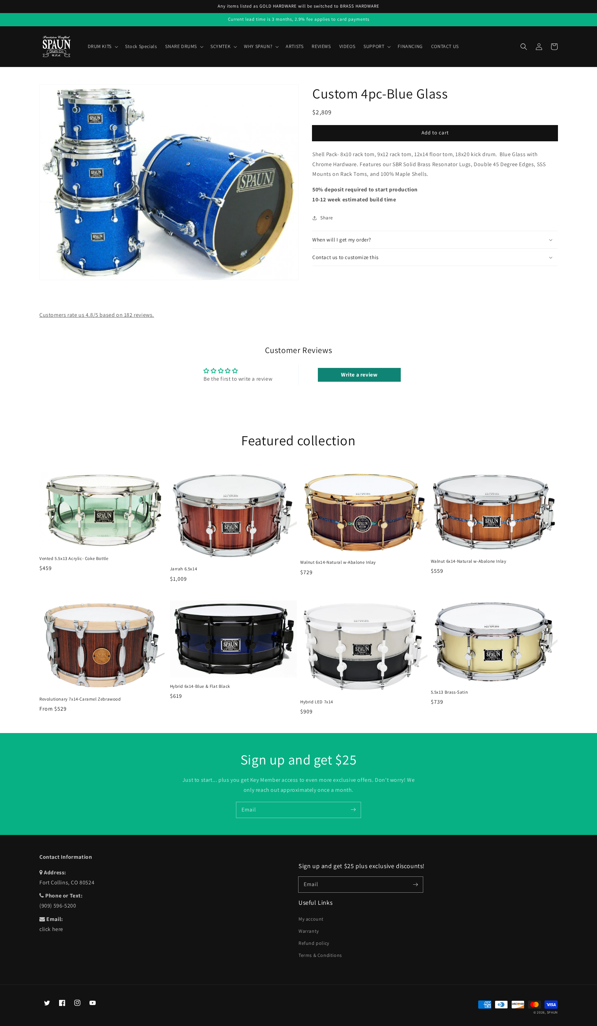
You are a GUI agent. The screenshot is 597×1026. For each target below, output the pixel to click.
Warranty (308, 931)
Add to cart (435, 133)
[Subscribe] (353, 809)
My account (311, 919)
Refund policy (313, 943)
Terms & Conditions (320, 955)
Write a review (359, 374)
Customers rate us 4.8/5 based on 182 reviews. (96, 315)
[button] (523, 46)
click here (51, 929)
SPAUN (552, 1012)
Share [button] (326, 218)
